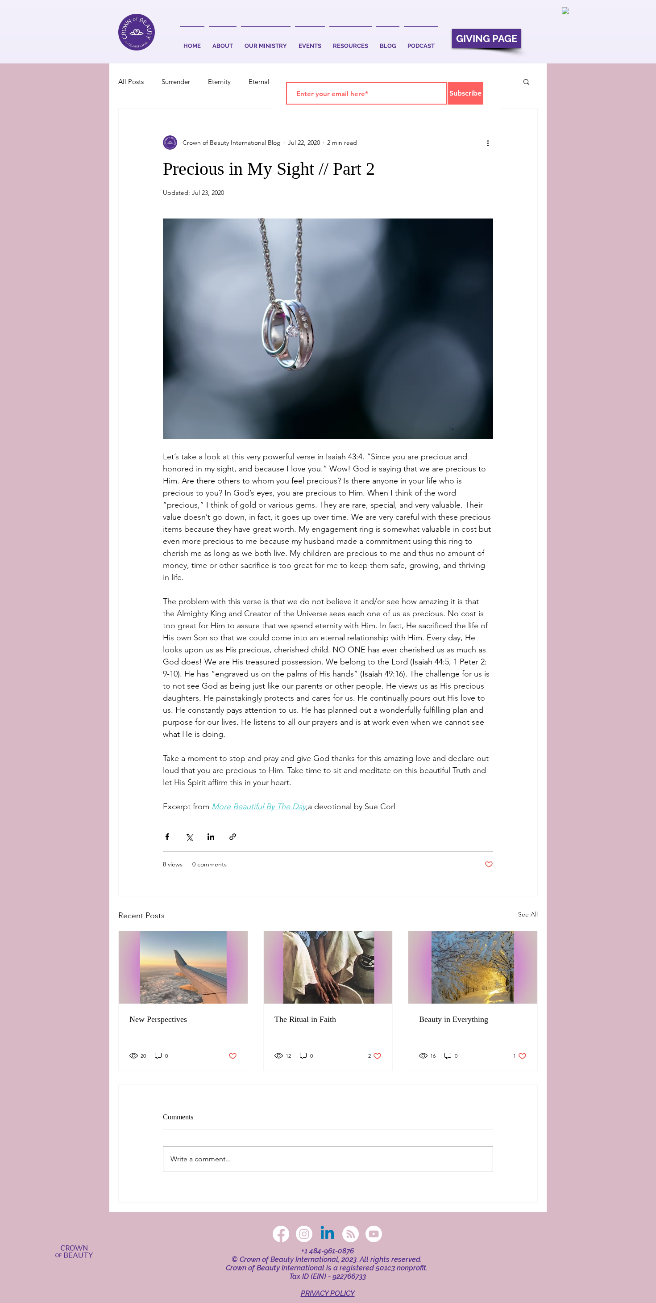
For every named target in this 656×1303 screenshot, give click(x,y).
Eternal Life (265, 81)
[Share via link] (232, 836)
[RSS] (350, 1234)
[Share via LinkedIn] (211, 836)
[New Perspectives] (183, 967)
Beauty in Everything (453, 1019)
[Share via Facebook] (167, 836)
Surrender (176, 81)
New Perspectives (158, 1019)
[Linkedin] (327, 1234)
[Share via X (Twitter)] (189, 836)
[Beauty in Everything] (472, 967)
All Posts (131, 81)
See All (528, 914)
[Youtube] (373, 1234)
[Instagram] (304, 1234)
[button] (223, 41)
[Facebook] (281, 1234)
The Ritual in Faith (305, 1019)
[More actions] (487, 142)
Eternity (219, 81)
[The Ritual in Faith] (328, 967)
